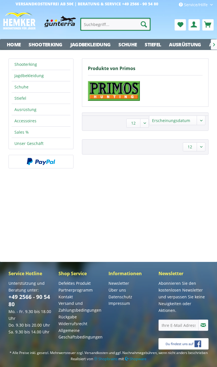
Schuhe (21, 87)
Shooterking (25, 64)
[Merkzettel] (180, 25)
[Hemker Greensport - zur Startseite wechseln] (39, 23)
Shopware (137, 358)
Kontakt (65, 296)
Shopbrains (107, 358)
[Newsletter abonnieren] (203, 325)
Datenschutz (120, 296)
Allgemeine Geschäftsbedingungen (80, 334)
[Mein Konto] (194, 25)
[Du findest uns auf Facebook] (183, 343)
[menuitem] (115, 24)
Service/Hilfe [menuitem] (196, 4)
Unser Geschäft (29, 143)
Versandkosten (96, 352)
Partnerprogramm (75, 290)
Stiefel (20, 98)
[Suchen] (144, 24)
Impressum (119, 303)
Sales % (21, 132)
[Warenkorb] (208, 25)
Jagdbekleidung (29, 75)
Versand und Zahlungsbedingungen (79, 307)
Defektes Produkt (74, 283)
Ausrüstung (25, 109)
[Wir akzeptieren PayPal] (41, 161)
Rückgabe (67, 317)
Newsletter (118, 283)
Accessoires (25, 120)
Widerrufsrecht (72, 323)
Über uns (117, 290)
